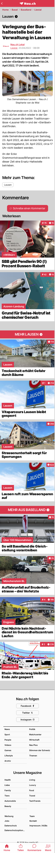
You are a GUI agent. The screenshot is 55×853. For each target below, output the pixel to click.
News (7, 729)
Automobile (10, 801)
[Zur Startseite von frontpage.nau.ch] (28, 3)
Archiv (8, 761)
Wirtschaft (34, 740)
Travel (32, 795)
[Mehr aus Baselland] (27, 510)
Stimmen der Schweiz (39, 750)
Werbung (9, 816)
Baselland (26, 9)
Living (32, 780)
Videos (8, 745)
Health (8, 780)
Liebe (7, 785)
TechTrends (34, 801)
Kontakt (33, 821)
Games (8, 750)
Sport (7, 734)
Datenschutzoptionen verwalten (16, 830)
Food (31, 790)
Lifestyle (9, 755)
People (8, 740)
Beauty (8, 806)
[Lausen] (27, 17)
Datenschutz (11, 825)
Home (5, 9)
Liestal (37, 9)
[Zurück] (2, 3)
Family (8, 790)
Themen (33, 755)
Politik (32, 729)
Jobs (7, 821)
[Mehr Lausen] (27, 334)
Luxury (32, 785)
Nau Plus (33, 745)
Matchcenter (35, 734)
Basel (15, 9)
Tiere (7, 795)
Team (32, 816)
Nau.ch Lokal (17, 44)
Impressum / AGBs (38, 825)
